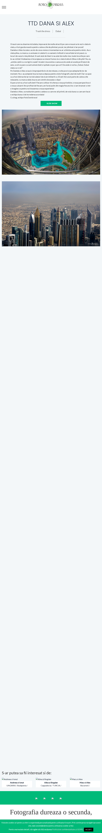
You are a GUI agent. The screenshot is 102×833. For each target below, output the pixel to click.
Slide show (52, 103)
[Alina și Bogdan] (43, 779)
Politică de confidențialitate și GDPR (67, 829)
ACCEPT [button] (88, 830)
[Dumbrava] (51, 4)
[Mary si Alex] (76, 779)
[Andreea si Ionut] (10, 779)
